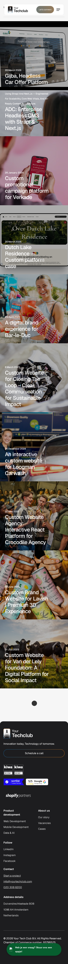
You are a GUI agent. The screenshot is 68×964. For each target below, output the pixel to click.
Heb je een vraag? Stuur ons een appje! (33, 949)
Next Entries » (34, 703)
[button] (34, 753)
